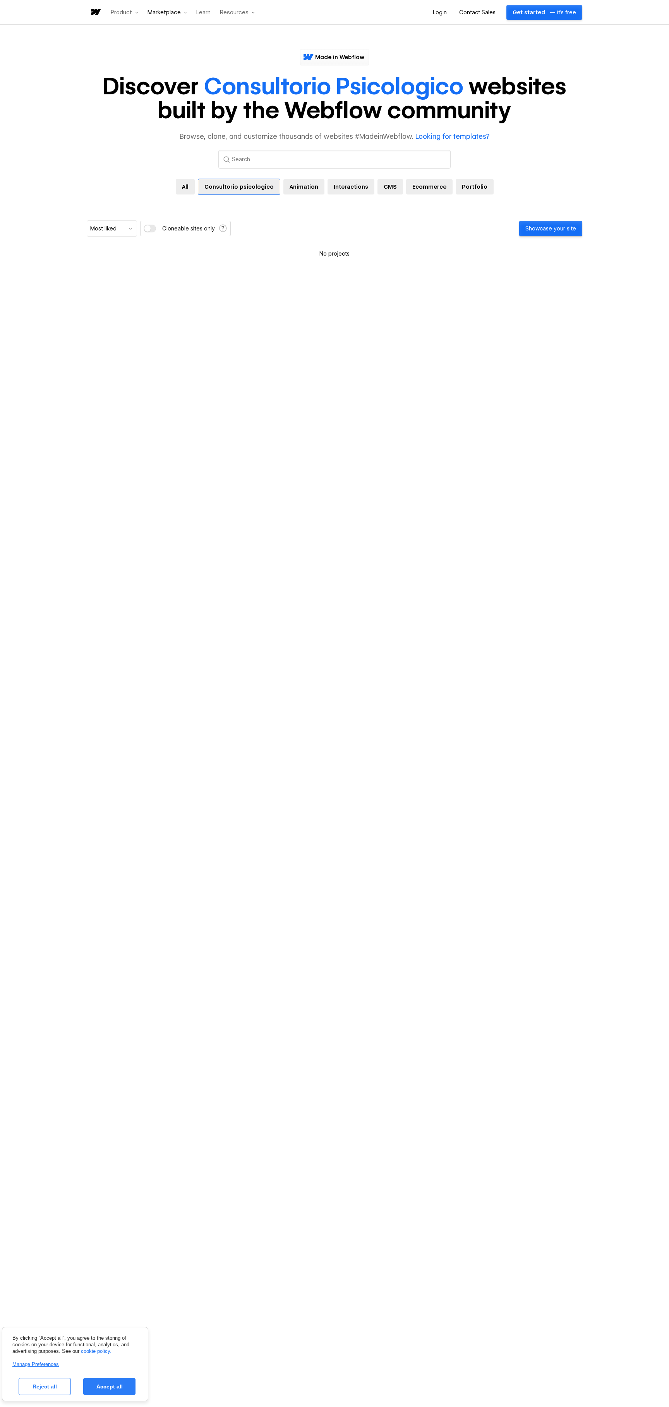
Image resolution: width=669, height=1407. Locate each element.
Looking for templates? (452, 136)
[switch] (150, 228)
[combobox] (112, 228)
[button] (124, 12)
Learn (203, 12)
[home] (95, 12)
